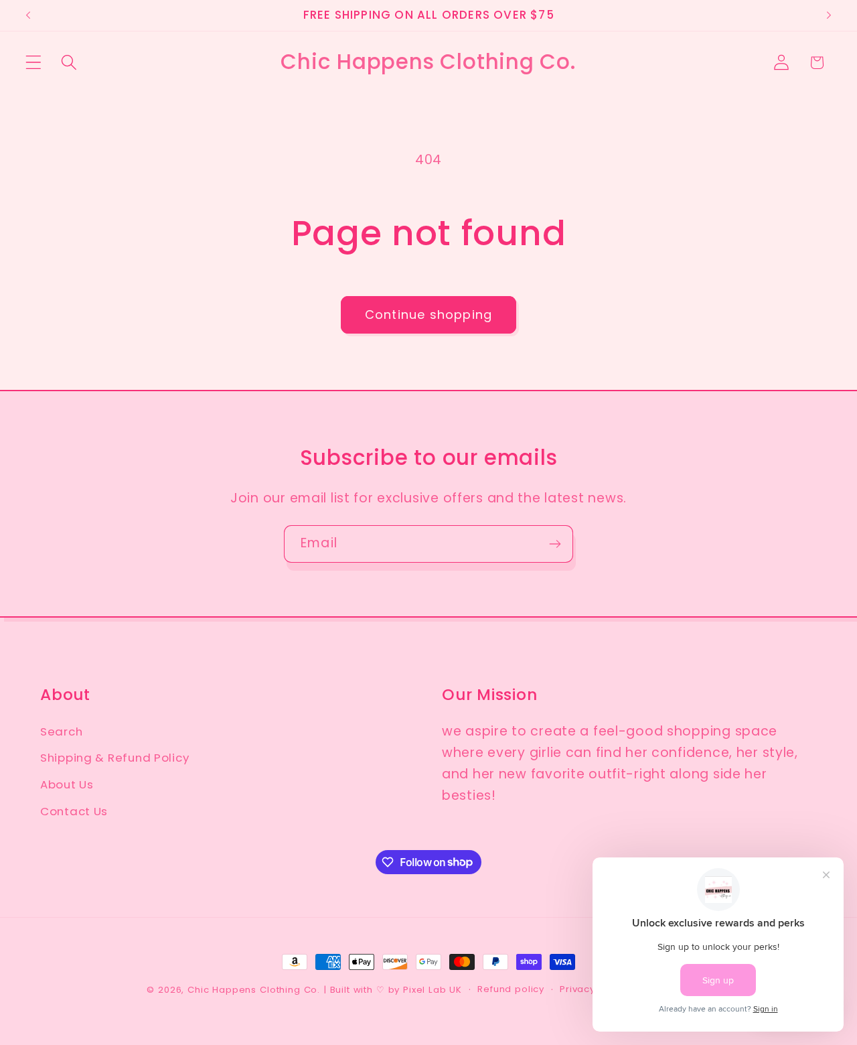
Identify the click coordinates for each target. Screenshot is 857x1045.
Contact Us (74, 812)
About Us (67, 785)
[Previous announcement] (28, 15)
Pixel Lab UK (432, 989)
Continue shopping (428, 314)
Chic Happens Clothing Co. (253, 989)
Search (61, 731)
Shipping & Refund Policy (114, 758)
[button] (34, 62)
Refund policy (510, 989)
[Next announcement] (829, 15)
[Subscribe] (554, 544)
